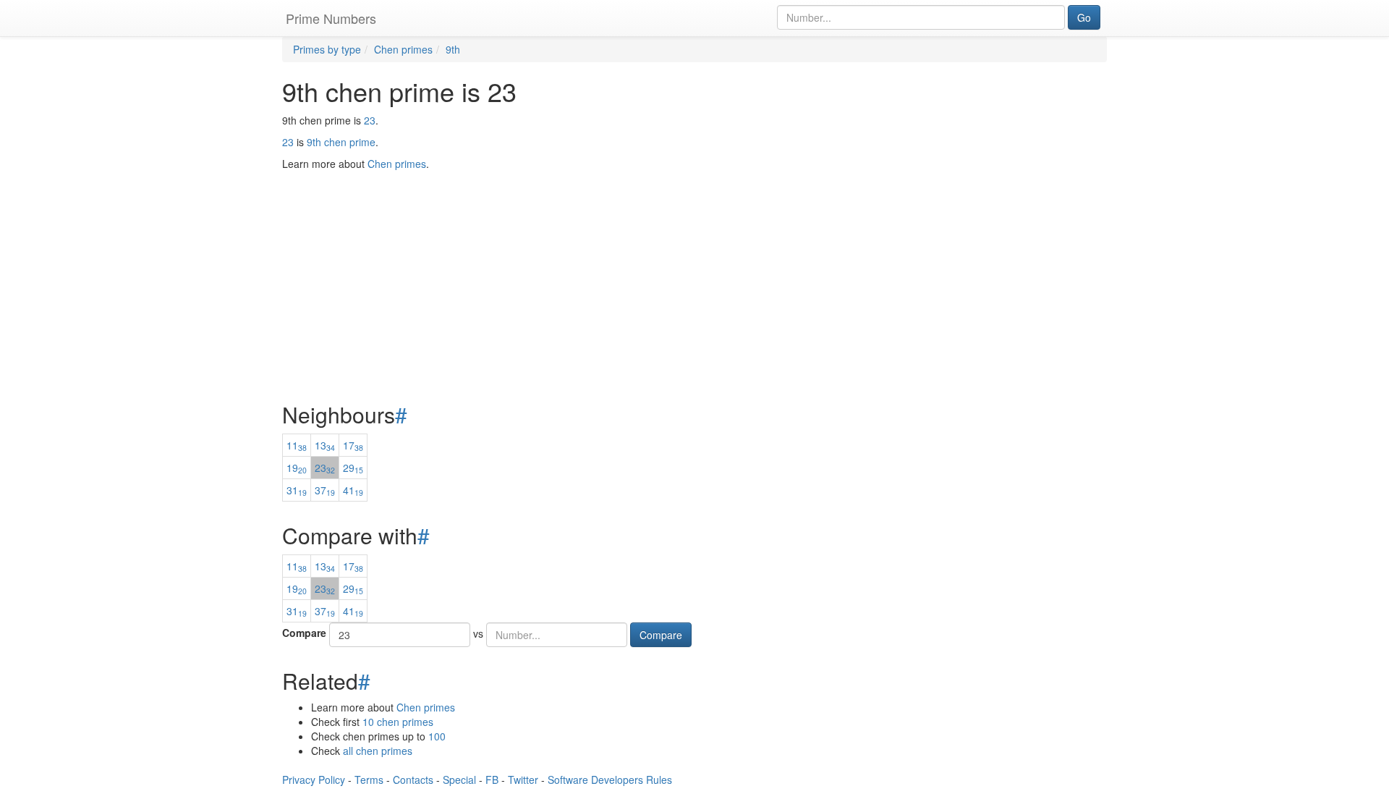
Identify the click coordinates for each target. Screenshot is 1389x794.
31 (296, 490)
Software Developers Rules (610, 779)
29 (353, 467)
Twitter (523, 779)
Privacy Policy (313, 779)
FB (491, 779)
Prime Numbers (331, 18)
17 (353, 445)
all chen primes (377, 750)
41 (353, 490)
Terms (368, 779)
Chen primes (425, 707)
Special (459, 779)
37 (325, 490)
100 (437, 736)
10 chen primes (397, 721)
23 (369, 120)
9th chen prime (341, 142)
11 (296, 445)
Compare (304, 632)
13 (325, 445)
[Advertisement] (694, 250)
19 (296, 467)
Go (1084, 17)
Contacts (413, 779)
